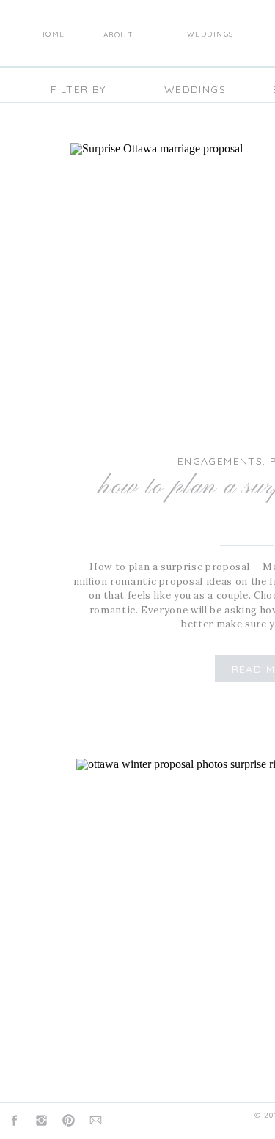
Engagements (220, 461)
